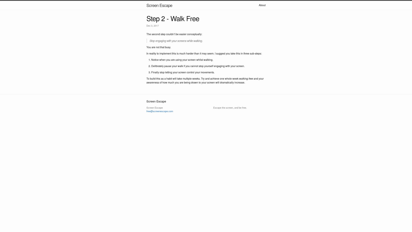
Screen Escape (159, 5)
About (262, 5)
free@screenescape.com (159, 111)
